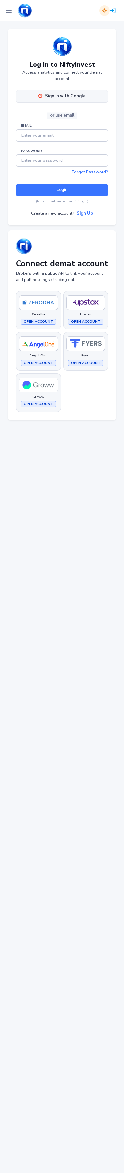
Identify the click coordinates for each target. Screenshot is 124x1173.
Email (26, 126)
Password (31, 151)
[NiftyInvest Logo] (25, 11)
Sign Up (85, 213)
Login (62, 190)
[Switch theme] (104, 10)
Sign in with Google (65, 96)
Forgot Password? (90, 172)
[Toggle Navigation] (9, 11)
